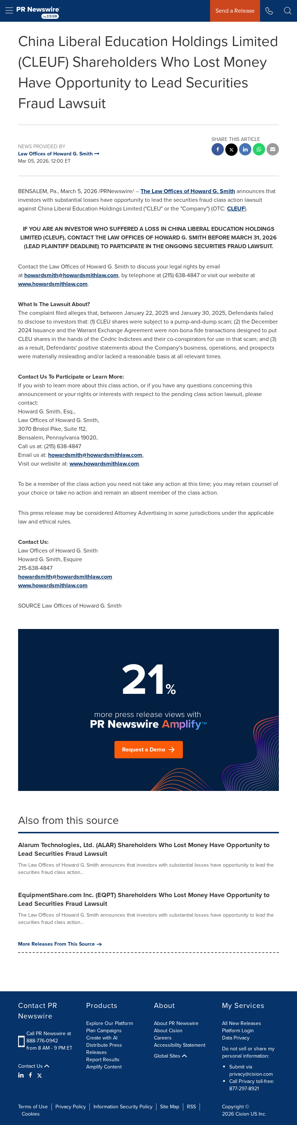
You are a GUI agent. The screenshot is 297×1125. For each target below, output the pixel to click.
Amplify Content (104, 1067)
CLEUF (236, 208)
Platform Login (238, 1030)
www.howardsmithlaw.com (53, 284)
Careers (163, 1038)
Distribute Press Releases (104, 1048)
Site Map (169, 1107)
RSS (191, 1107)
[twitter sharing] (231, 150)
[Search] (288, 11)
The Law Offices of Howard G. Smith (188, 191)
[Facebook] (30, 1075)
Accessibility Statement (179, 1045)
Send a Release (235, 11)
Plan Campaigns (104, 1030)
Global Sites (168, 1056)
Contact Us (31, 1066)
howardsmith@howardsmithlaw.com (71, 275)
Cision (242, 1114)
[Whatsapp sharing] (259, 150)
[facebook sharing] (218, 150)
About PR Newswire (176, 1023)
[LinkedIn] (22, 1075)
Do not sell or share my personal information (248, 1052)
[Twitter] (39, 1075)
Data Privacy (236, 1038)
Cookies (31, 1114)
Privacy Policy (70, 1107)
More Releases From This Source (56, 944)
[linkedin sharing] (245, 150)
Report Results (103, 1059)
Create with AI (101, 1038)
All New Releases (241, 1023)
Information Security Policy (122, 1107)
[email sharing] (273, 150)
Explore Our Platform (109, 1023)
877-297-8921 (244, 1088)
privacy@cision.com (251, 1074)
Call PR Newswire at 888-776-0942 (48, 1037)
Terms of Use (33, 1107)
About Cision (168, 1030)
